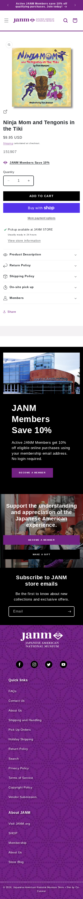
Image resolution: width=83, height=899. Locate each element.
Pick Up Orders (20, 729)
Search (14, 758)
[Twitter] (48, 665)
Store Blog (16, 862)
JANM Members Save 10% (30, 162)
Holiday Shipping (21, 739)
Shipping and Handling (25, 720)
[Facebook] (19, 665)
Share (11, 311)
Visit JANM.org (19, 823)
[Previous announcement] (8, 5)
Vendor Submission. (23, 797)
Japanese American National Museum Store (38, 887)
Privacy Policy (19, 768)
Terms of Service (21, 777)
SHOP (13, 833)
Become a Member (41, 540)
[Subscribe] (69, 611)
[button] (65, 20)
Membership (18, 842)
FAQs (12, 691)
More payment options (42, 218)
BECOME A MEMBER (32, 472)
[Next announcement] (75, 5)
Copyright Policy (20, 787)
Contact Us (17, 700)
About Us (15, 710)
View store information (24, 240)
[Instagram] (34, 665)
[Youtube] (63, 665)
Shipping (8, 143)
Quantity (8, 172)
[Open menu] (6, 20)
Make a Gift (41, 554)
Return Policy (18, 749)
